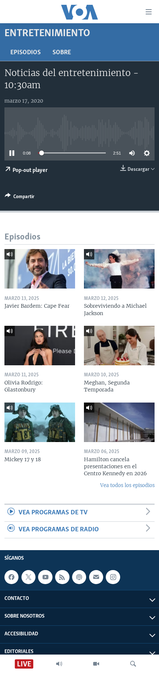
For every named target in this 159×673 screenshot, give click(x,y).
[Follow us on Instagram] (113, 577)
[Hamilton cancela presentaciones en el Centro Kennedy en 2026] (119, 422)
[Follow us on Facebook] (11, 577)
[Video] (96, 664)
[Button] (19, 198)
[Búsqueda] (133, 664)
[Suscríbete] (96, 577)
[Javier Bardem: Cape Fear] (39, 269)
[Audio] (59, 664)
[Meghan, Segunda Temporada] (119, 345)
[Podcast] (79, 577)
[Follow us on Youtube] (45, 577)
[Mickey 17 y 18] (39, 422)
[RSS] (62, 577)
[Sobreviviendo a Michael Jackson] (119, 269)
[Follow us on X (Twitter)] (28, 577)
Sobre (62, 52)
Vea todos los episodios (127, 485)
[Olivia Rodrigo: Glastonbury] (39, 345)
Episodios (25, 52)
